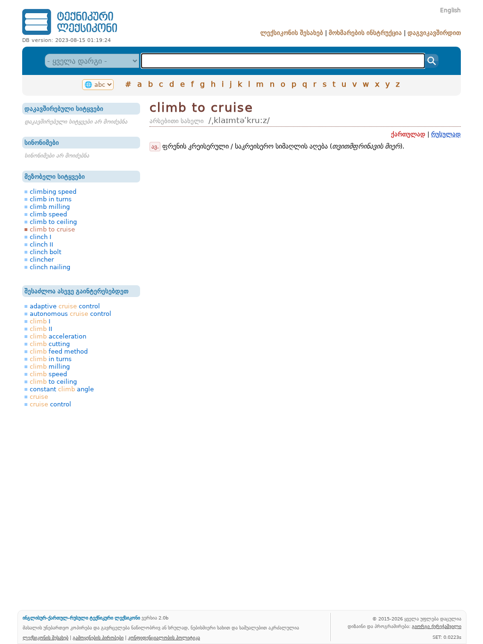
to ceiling (53, 381)
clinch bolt (45, 252)
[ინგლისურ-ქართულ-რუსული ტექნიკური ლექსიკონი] (69, 34)
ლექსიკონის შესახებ (291, 32)
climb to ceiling (53, 221)
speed (48, 374)
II (41, 328)
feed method (59, 351)
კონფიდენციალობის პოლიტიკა (164, 637)
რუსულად (446, 134)
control (50, 404)
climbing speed (53, 191)
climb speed (48, 214)
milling (50, 366)
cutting (50, 343)
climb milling (50, 206)
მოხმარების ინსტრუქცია (365, 32)
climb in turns (51, 199)
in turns (51, 359)
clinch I (40, 236)
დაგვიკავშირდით (434, 32)
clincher (42, 259)
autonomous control (70, 313)
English (450, 10)
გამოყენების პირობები (98, 637)
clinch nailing (50, 267)
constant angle (62, 389)
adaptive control (65, 306)
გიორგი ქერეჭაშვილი (436, 626)
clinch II (41, 244)
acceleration (58, 336)
